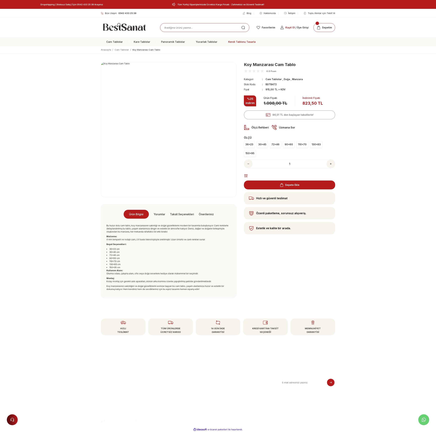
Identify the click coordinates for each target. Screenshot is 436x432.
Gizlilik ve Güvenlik (229, 378)
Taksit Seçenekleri (182, 214)
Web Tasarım (146, 420)
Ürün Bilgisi (136, 214)
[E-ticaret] (218, 429)
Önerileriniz (206, 214)
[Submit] (330, 382)
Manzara (297, 79)
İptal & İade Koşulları (230, 385)
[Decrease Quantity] (248, 164)
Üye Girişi (165, 378)
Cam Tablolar (274, 79)
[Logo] (124, 27)
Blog (221, 397)
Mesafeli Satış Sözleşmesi (233, 372)
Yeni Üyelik (166, 372)
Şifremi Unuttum (168, 385)
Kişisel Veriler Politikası (232, 391)
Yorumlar (159, 214)
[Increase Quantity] (330, 164)
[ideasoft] (200, 429)
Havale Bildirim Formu (172, 397)
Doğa (287, 79)
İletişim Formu (167, 391)
